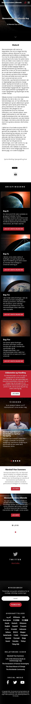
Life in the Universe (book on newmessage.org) (15, 660)
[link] (15, 174)
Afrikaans (16, 617)
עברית (7, 629)
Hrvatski (14, 629)
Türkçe (23, 641)
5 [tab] (20, 461)
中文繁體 (25, 620)
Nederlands (7, 635)
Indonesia (22, 629)
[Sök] (25, 2)
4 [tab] (18, 461)
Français (23, 626)
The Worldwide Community (15, 669)
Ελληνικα (23, 623)
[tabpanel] (15, 435)
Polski (16, 635)
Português (24, 635)
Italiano (8, 632)
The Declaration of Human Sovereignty (15, 664)
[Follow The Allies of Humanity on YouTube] (22, 682)
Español (15, 626)
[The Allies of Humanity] (12, 2)
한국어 (15, 632)
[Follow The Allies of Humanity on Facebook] (8, 682)
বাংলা (23, 617)
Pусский (16, 638)
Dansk (7, 623)
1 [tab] (11, 461)
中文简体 (16, 620)
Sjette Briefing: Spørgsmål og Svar (15, 159)
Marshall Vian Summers (15, 656)
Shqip (24, 638)
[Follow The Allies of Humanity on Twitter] (15, 682)
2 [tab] (13, 461)
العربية (8, 617)
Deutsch (14, 623)
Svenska (15, 641)
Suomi (8, 641)
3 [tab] (15, 461)
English (7, 626)
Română (8, 638)
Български (7, 620)
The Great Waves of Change (15, 666)
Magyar (23, 632)
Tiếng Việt (15, 644)
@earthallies (16, 563)
